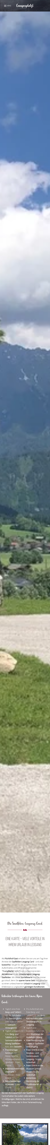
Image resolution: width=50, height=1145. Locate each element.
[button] (8, 6)
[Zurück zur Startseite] (25, 6)
